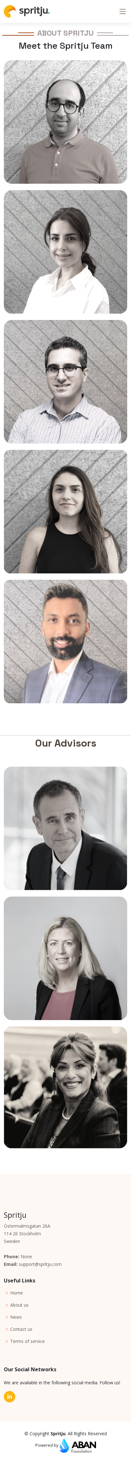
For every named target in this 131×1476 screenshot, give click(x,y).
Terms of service (27, 1341)
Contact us (21, 1329)
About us (19, 1305)
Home (16, 1293)
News (16, 1317)
